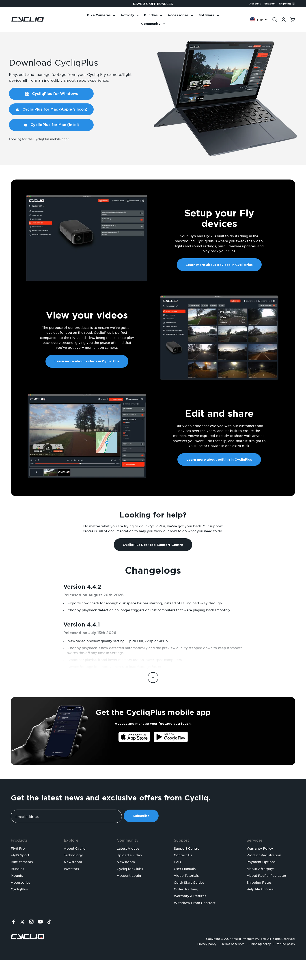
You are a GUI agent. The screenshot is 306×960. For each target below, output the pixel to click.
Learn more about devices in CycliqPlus (219, 265)
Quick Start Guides (189, 882)
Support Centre (186, 848)
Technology (73, 854)
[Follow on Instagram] (31, 921)
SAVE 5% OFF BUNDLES (153, 4)
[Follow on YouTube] (40, 921)
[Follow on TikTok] (49, 921)
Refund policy (285, 943)
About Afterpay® (260, 868)
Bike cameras (22, 861)
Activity (127, 15)
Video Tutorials (186, 875)
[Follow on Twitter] (22, 921)
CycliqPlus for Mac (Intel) (54, 125)
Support (270, 3)
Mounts (17, 875)
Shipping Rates (259, 882)
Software (206, 15)
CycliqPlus (19, 888)
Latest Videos (128, 848)
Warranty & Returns (190, 895)
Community (151, 24)
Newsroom (73, 861)
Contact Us (183, 854)
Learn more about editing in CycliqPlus (219, 459)
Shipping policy (260, 943)
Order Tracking (186, 888)
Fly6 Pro (18, 848)
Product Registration (264, 854)
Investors (71, 868)
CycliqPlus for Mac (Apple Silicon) (54, 109)
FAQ (177, 861)
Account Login (129, 875)
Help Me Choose (260, 888)
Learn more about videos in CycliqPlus (86, 361)
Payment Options (261, 861)
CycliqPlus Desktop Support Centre (153, 545)
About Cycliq (75, 848)
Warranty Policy (260, 848)
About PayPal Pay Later (266, 875)
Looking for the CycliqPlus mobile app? (39, 138)
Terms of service (233, 943)
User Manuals (185, 868)
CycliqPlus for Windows (55, 94)
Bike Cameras (99, 15)
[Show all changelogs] (153, 677)
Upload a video (129, 854)
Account (255, 3)
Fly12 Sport (20, 854)
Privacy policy (207, 943)
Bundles (151, 15)
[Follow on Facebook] (13, 921)
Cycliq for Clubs (130, 868)
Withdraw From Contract (194, 902)
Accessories (178, 15)
